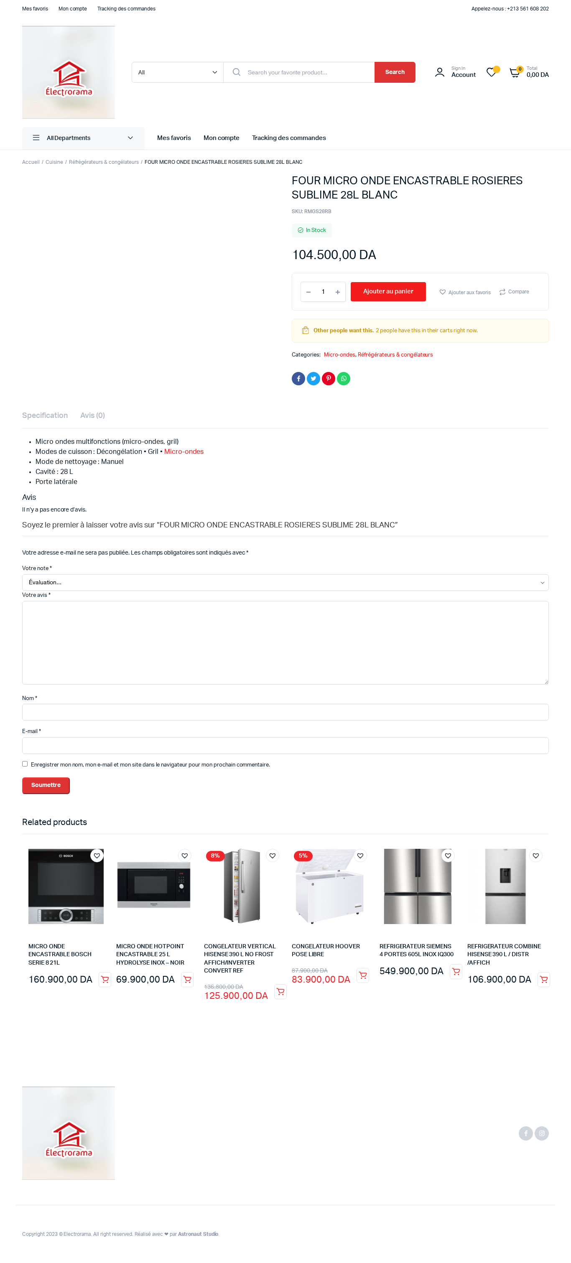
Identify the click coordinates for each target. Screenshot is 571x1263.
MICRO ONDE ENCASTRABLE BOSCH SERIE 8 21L (60, 955)
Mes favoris (35, 8)
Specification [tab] (45, 416)
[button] (464, 292)
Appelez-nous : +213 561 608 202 (510, 8)
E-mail (31, 731)
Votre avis (36, 595)
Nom (29, 698)
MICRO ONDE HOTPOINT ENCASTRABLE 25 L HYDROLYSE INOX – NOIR (150, 955)
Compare (518, 291)
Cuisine (54, 162)
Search (395, 72)
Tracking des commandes (126, 8)
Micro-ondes (340, 355)
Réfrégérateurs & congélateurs (104, 162)
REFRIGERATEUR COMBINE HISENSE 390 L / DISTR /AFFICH (504, 955)
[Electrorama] (68, 72)
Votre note (37, 568)
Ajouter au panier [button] (105, 979)
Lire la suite (280, 991)
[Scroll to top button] (552, 1244)
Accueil (31, 162)
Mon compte (73, 8)
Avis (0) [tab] (92, 416)
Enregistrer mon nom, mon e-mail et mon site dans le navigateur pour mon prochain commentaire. (150, 765)
